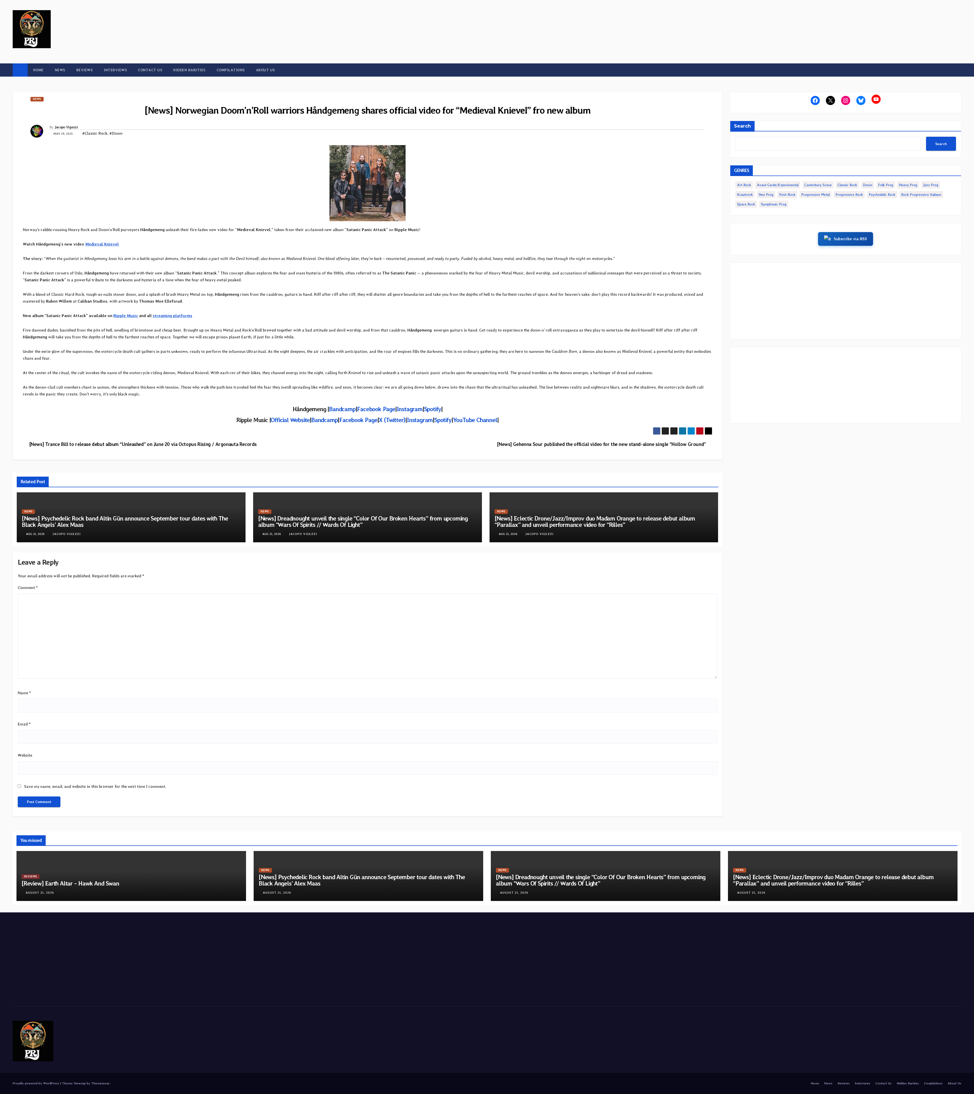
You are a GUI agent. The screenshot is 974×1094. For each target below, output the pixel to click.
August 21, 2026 (40, 892)
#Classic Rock (94, 133)
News (60, 70)
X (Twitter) (392, 420)
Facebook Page (376, 409)
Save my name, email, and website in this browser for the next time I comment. (95, 786)
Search (742, 126)
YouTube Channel (475, 420)
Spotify (432, 409)
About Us (265, 70)
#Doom (116, 133)
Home (38, 70)
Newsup (80, 1083)
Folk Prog (885, 185)
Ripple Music (125, 315)
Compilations (231, 70)
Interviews (115, 70)
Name (24, 692)
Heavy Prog (908, 185)
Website (25, 755)
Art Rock (744, 185)
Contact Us (150, 70)
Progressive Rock (849, 195)
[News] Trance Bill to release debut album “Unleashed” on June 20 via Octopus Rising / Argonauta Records (143, 444)
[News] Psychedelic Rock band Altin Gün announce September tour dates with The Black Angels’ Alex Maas (125, 521)
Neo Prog (766, 195)
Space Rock (746, 204)
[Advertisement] (845, 300)
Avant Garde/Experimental (777, 185)
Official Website (290, 420)
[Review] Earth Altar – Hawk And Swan (70, 883)
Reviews (84, 70)
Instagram (410, 409)
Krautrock (745, 195)
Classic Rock (847, 185)
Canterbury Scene (818, 185)
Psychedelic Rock (882, 195)
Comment (28, 587)
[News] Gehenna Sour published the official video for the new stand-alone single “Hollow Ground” (601, 444)
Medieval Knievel (102, 244)
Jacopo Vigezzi (66, 127)
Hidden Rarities (189, 70)
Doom (867, 185)
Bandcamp (342, 409)
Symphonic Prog (773, 204)
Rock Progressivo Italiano (921, 195)
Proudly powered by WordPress (36, 1083)
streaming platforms (172, 315)
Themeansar (100, 1083)
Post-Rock (787, 195)
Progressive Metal (815, 195)
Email (24, 724)
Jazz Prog (930, 185)
